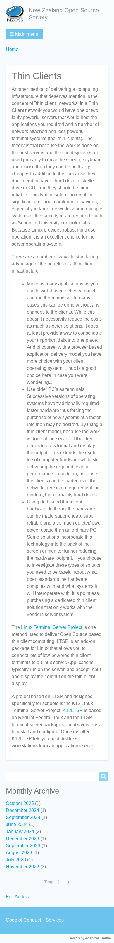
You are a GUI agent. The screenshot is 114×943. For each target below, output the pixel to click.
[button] (24, 34)
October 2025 (20, 803)
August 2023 (19, 852)
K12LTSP (73, 710)
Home (12, 49)
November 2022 (22, 866)
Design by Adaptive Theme (89, 938)
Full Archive (18, 896)
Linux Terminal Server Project (51, 627)
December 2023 (22, 838)
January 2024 (20, 831)
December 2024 (22, 810)
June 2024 (17, 824)
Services (55, 920)
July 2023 (16, 859)
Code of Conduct (23, 920)
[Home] (17, 14)
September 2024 (23, 817)
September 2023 (23, 845)
